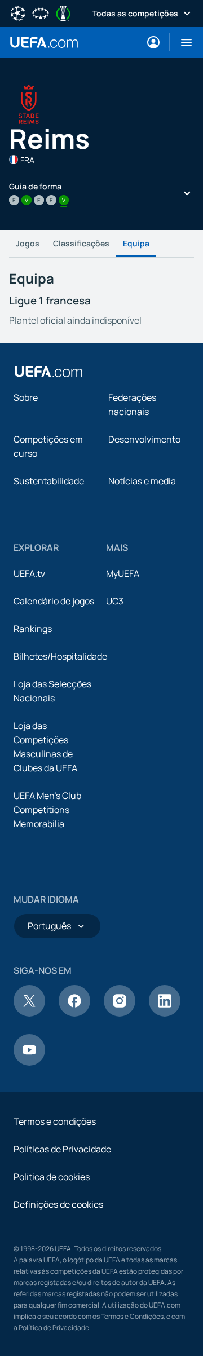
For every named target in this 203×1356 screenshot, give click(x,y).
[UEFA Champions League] (18, 12)
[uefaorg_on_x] (29, 1013)
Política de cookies (52, 1177)
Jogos (27, 243)
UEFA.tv (29, 573)
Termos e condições (55, 1121)
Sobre (26, 397)
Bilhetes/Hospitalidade (60, 656)
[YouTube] (29, 1062)
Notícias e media (142, 481)
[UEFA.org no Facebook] (74, 1013)
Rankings (33, 628)
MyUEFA (122, 573)
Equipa (136, 243)
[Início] (48, 371)
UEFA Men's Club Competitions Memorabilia (47, 809)
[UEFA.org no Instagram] (119, 1013)
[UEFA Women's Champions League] (41, 12)
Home (44, 42)
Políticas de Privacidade (62, 1149)
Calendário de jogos (54, 601)
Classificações (81, 243)
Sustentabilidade (49, 481)
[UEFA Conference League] (63, 12)
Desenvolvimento (144, 439)
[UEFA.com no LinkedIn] (164, 1013)
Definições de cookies (58, 1204)
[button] (182, 42)
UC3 (114, 601)
